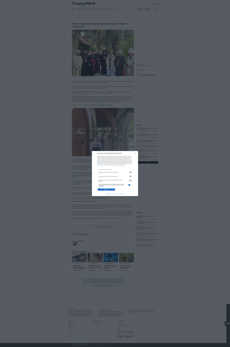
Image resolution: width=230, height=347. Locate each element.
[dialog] (115, 173)
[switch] (129, 172)
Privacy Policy (121, 193)
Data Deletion (108, 193)
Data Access (115, 193)
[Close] (136, 153)
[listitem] (115, 169)
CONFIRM (106, 189)
